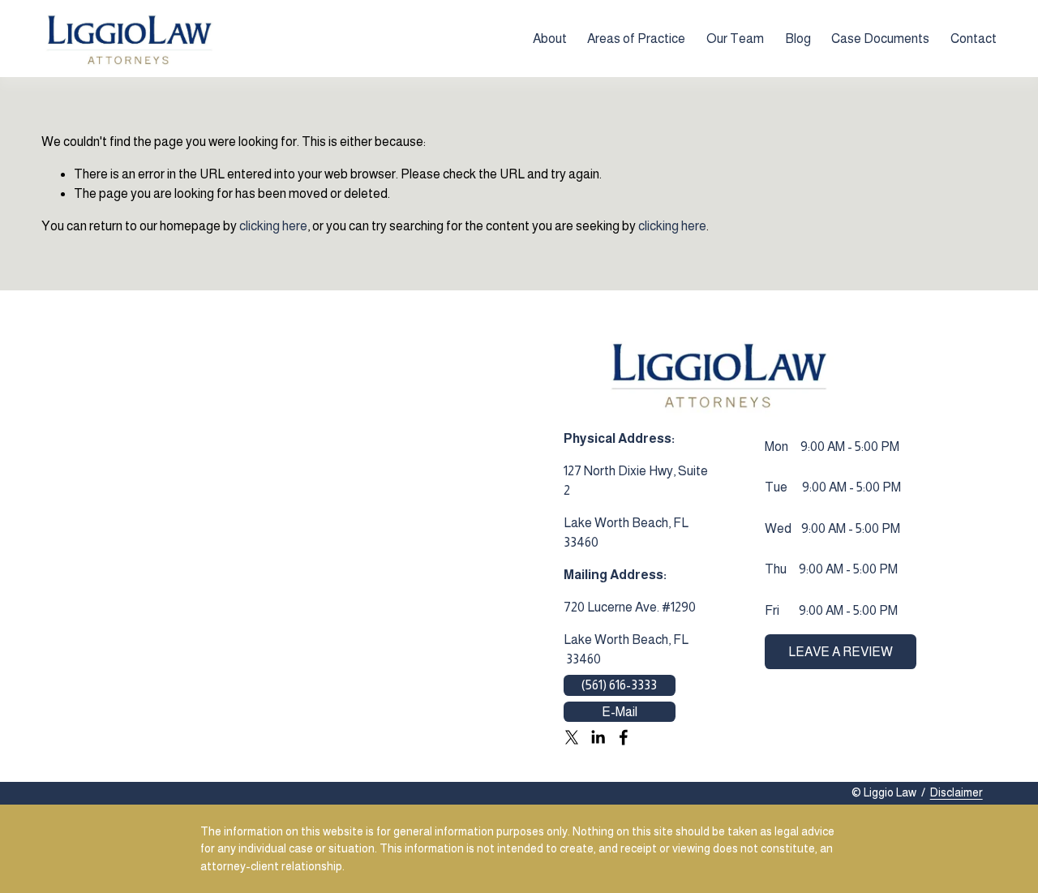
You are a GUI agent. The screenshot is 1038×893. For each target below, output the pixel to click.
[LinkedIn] (598, 737)
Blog (798, 38)
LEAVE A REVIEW (840, 652)
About (550, 38)
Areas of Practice (636, 38)
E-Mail (619, 712)
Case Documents (880, 38)
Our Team (735, 38)
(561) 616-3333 (619, 685)
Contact (973, 38)
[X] (572, 737)
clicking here (273, 226)
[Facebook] (624, 737)
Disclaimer (956, 792)
